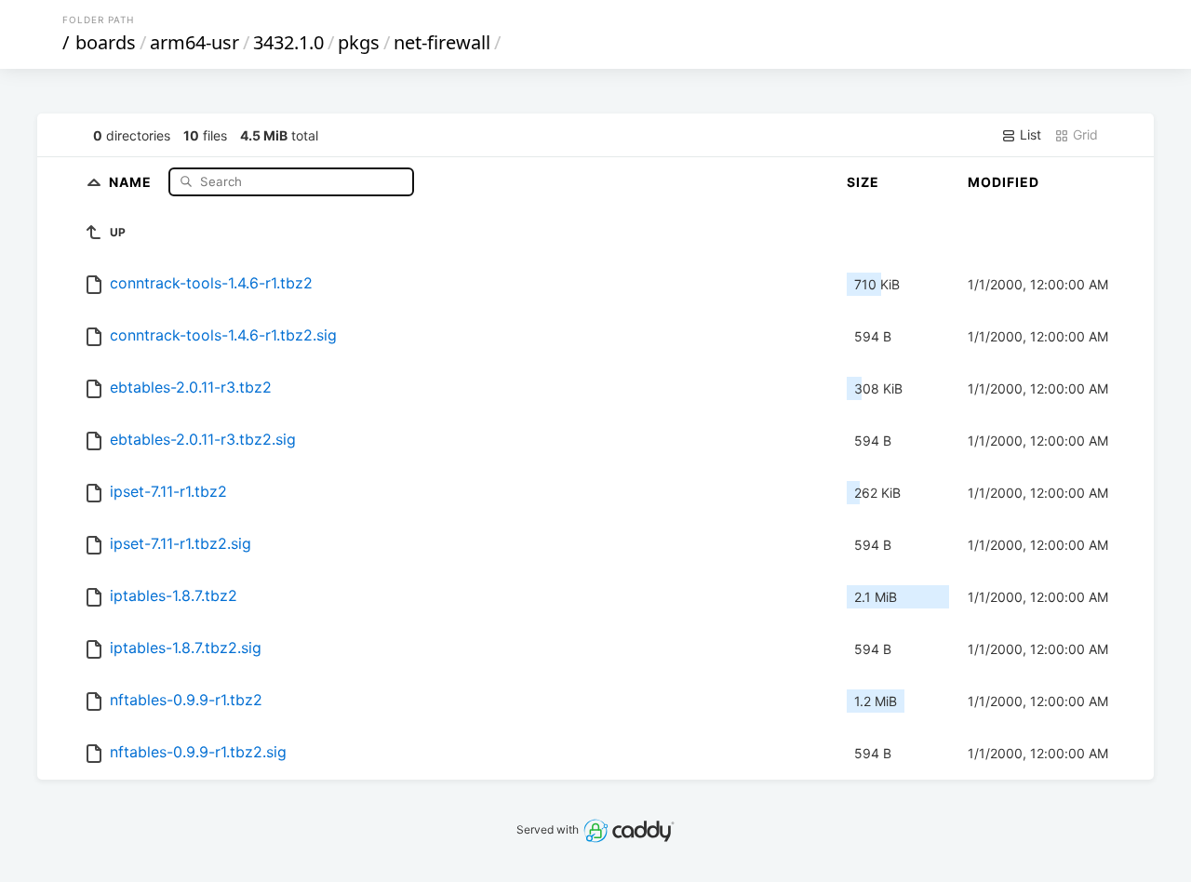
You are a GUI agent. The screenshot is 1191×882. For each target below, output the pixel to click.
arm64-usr (194, 42)
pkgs (359, 42)
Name (132, 181)
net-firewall (442, 42)
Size (863, 182)
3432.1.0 (288, 42)
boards (105, 42)
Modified (1003, 182)
